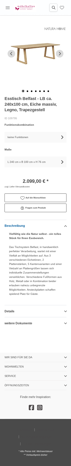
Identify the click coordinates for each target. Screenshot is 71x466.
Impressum (24, 430)
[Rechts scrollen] (59, 54)
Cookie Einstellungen (36, 444)
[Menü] (8, 8)
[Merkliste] (62, 8)
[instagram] (39, 407)
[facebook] (31, 407)
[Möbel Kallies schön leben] (25, 7)
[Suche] (53, 7)
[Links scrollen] (11, 54)
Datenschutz (45, 430)
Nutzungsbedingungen (36, 437)
